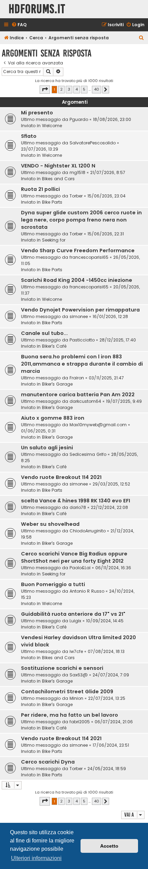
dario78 (78, 507)
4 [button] (76, 89)
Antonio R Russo (87, 591)
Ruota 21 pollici (40, 189)
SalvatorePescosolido (93, 143)
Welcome (52, 126)
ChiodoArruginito (88, 531)
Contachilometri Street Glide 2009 (67, 691)
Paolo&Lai (80, 568)
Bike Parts (52, 202)
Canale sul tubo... (44, 333)
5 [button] (84, 89)
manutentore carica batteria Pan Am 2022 (78, 394)
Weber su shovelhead (50, 524)
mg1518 (77, 172)
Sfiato (28, 136)
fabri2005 (80, 722)
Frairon (77, 378)
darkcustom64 (85, 401)
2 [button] (61, 89)
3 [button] (69, 89)
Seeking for (53, 240)
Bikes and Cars (58, 179)
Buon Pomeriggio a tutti (53, 584)
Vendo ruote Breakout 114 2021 (61, 477)
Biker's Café (54, 346)
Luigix (75, 621)
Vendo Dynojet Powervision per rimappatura (80, 309)
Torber (76, 196)
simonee (79, 316)
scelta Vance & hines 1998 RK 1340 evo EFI (75, 500)
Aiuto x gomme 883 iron (52, 418)
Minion (76, 698)
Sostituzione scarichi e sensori (62, 668)
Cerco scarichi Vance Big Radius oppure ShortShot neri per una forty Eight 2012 (74, 557)
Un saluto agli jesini (47, 447)
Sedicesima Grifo (88, 454)
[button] (45, 89)
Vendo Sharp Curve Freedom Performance (78, 250)
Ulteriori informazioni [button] (36, 858)
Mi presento (37, 112)
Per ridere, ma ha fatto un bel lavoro (69, 715)
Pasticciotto (82, 340)
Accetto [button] (109, 846)
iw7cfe (76, 651)
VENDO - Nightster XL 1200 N (58, 165)
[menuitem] (19, 25)
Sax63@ (79, 675)
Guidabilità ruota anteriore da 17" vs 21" (73, 614)
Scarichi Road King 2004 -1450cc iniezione (76, 280)
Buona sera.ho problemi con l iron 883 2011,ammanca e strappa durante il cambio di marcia (82, 364)
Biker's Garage (57, 384)
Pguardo (79, 119)
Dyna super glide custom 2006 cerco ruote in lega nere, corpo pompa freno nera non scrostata (81, 220)
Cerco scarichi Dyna (48, 761)
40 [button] (96, 89)
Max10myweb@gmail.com (98, 425)
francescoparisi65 (89, 257)
